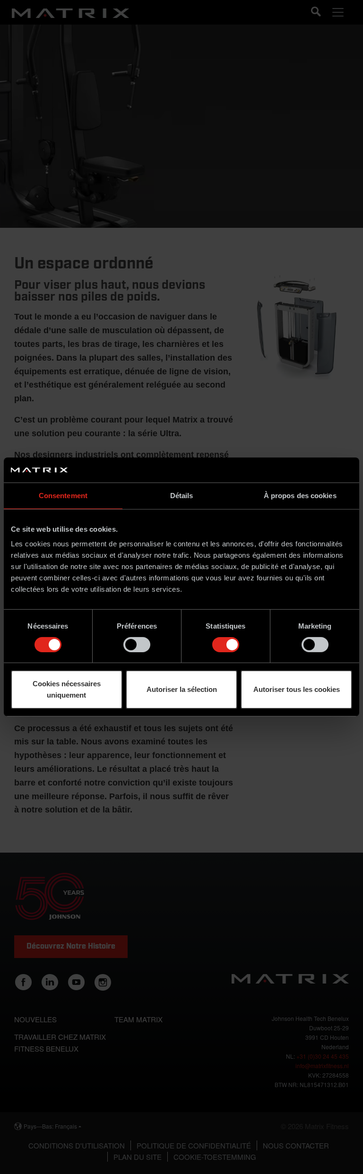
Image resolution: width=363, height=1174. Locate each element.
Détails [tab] (181, 495)
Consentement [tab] (63, 495)
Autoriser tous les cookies (296, 689)
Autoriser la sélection (182, 689)
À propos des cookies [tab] (300, 495)
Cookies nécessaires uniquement (67, 689)
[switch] (136, 644)
